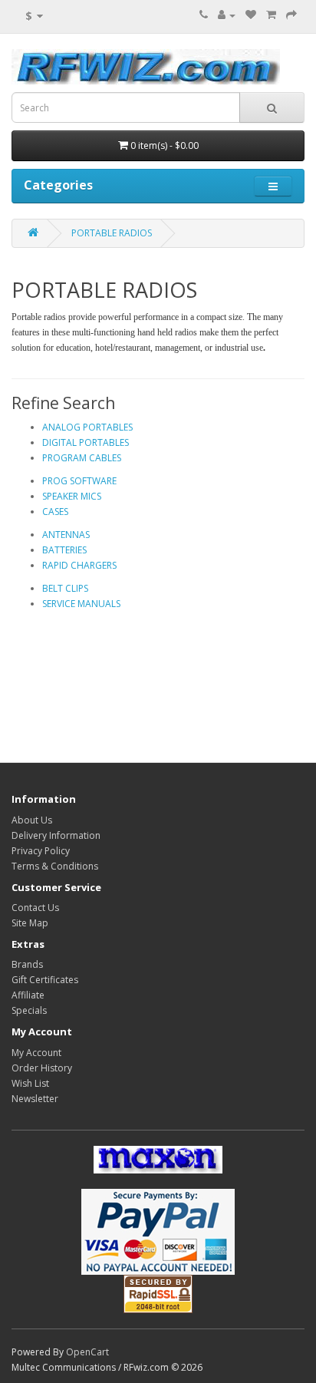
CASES (55, 511)
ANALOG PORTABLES (87, 427)
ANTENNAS (66, 534)
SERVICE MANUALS (81, 603)
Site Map (30, 922)
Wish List (30, 1083)
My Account (36, 1052)
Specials (29, 1010)
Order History (42, 1067)
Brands (27, 964)
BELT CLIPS (65, 588)
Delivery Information (56, 835)
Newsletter (35, 1098)
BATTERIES (64, 549)
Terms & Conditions (55, 866)
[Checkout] (291, 14)
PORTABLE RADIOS (111, 232)
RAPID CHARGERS (79, 565)
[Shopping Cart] (271, 14)
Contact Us (35, 907)
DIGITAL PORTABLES (85, 442)
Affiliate (28, 995)
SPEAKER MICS (71, 496)
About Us (32, 820)
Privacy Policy (41, 850)
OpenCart (87, 1351)
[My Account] (226, 14)
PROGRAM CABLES (81, 457)
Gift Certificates (45, 979)
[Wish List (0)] (250, 14)
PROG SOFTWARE (79, 480)
